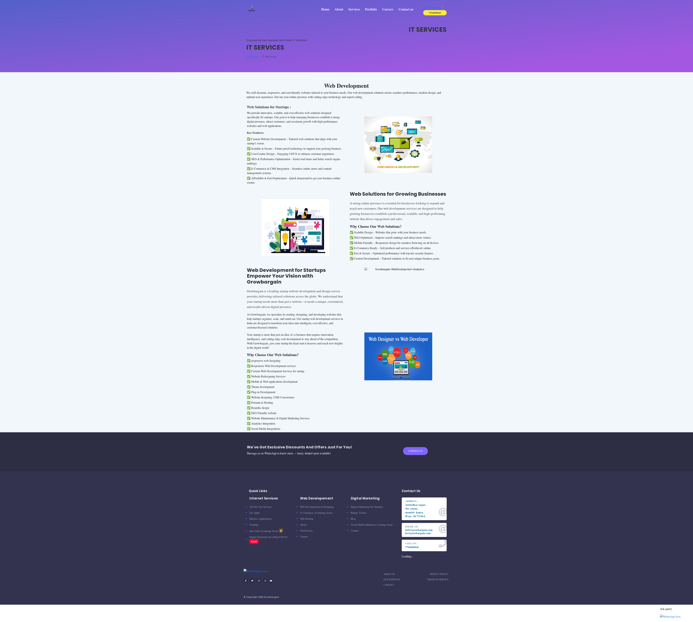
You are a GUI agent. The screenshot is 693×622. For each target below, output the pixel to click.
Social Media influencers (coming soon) (372, 524)
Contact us (405, 9)
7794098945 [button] (435, 12)
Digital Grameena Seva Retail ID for (268, 539)
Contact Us (415, 451)
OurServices (306, 530)
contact (355, 530)
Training (253, 524)
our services (391, 579)
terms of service (437, 579)
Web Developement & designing (317, 506)
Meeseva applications (260, 518)
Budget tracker (359, 512)
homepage (252, 56)
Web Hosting (306, 518)
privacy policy (439, 574)
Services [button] (354, 9)
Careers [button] (387, 9)
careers (304, 536)
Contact (388, 584)
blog (353, 518)
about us (389, 574)
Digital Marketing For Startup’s (367, 506)
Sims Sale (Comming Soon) (266, 530)
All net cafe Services (260, 506)
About (339, 9)
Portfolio (371, 9)
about (303, 524)
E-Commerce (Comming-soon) (316, 512)
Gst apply (254, 512)
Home (325, 9)
